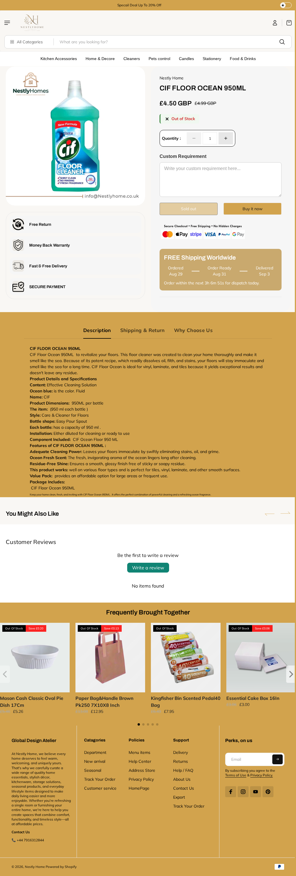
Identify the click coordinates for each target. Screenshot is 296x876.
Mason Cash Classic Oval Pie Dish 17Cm (31, 700)
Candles (185, 58)
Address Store (140, 769)
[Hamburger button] (7, 22)
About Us (180, 778)
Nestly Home (35, 871)
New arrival (93, 760)
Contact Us (181, 787)
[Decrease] (192, 138)
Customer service (99, 787)
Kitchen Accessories (57, 58)
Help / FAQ (181, 769)
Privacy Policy (140, 778)
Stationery (210, 58)
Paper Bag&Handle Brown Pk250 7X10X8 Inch (104, 700)
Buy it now (250, 208)
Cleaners (130, 58)
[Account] (272, 22)
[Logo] (31, 22)
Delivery (178, 751)
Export (177, 796)
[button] (267, 514)
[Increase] (224, 138)
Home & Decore (98, 58)
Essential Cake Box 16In (251, 697)
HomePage (137, 787)
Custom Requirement (181, 156)
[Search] (279, 41)
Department (94, 751)
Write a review (147, 568)
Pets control (158, 58)
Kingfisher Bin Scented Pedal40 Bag (174, 700)
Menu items (138, 751)
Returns (178, 760)
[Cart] (284, 22)
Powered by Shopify (61, 871)
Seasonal (91, 769)
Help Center (138, 760)
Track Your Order (98, 778)
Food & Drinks (241, 58)
